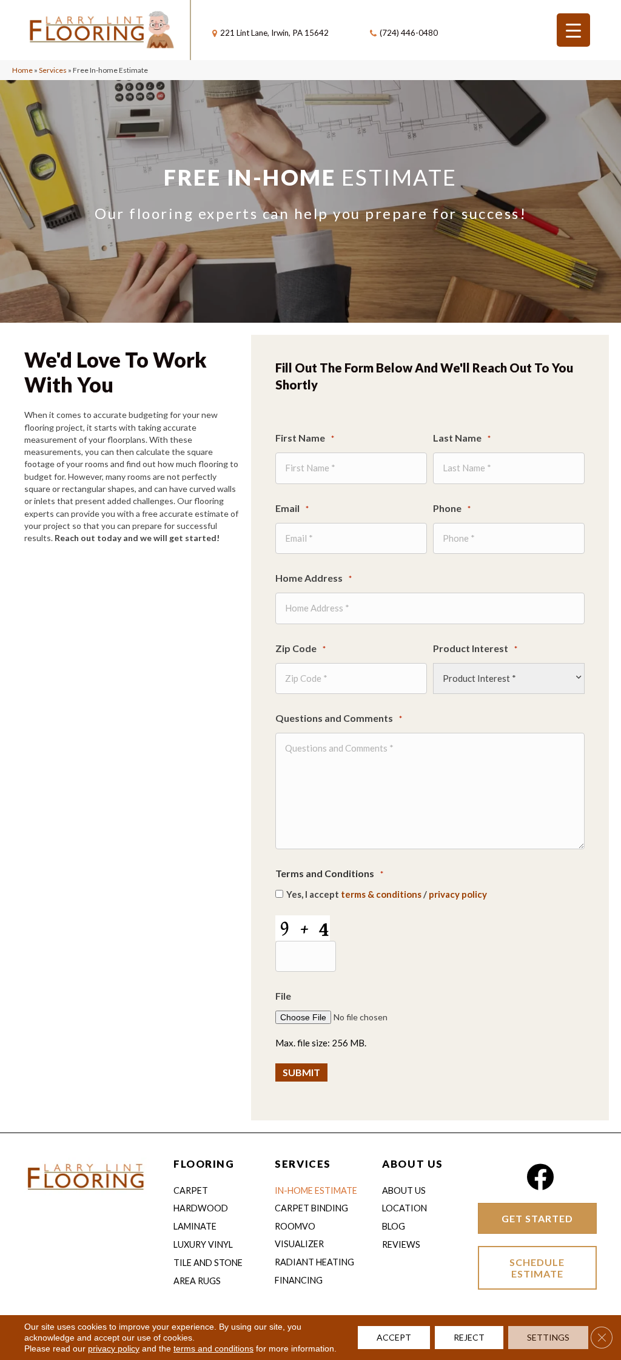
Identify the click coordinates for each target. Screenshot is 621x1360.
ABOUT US (412, 1163)
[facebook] (540, 1177)
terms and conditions (213, 1348)
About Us (404, 1190)
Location (404, 1208)
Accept (394, 1337)
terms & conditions (381, 894)
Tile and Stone (208, 1262)
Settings (548, 1337)
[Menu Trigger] (573, 30)
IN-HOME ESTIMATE (316, 1190)
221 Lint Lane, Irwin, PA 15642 (274, 33)
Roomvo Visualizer (299, 1235)
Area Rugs (197, 1281)
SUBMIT (301, 1072)
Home (22, 70)
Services (53, 70)
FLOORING (203, 1163)
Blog (393, 1226)
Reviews (401, 1244)
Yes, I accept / (386, 894)
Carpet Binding (311, 1208)
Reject (469, 1337)
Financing (299, 1280)
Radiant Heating (314, 1262)
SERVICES (303, 1163)
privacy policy (458, 894)
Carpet (190, 1190)
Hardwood (200, 1208)
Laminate (195, 1226)
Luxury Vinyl (203, 1244)
